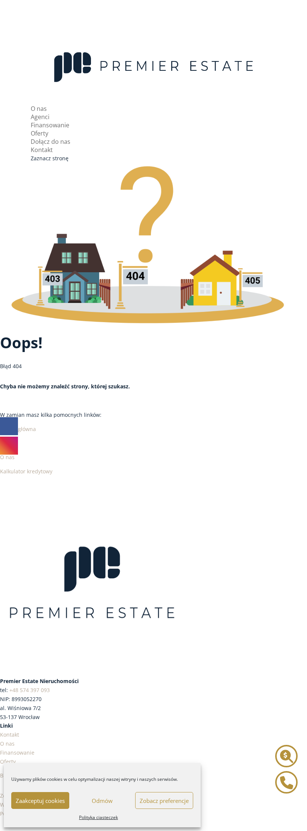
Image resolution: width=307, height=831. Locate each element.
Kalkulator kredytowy (26, 471)
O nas (39, 108)
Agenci (40, 117)
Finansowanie (50, 125)
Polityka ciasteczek (98, 817)
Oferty (39, 133)
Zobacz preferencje (164, 800)
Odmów (102, 800)
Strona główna (18, 429)
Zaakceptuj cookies (40, 800)
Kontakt (42, 150)
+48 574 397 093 (29, 690)
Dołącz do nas (50, 141)
